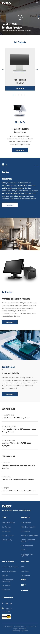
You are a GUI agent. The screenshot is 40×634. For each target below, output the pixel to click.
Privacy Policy (7, 540)
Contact (25, 590)
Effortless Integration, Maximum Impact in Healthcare (18, 465)
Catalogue (25, 575)
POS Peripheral (27, 545)
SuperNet (24, 631)
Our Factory (6, 527)
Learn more (20, 150)
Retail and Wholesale (10, 567)
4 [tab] (21, 95)
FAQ (22, 567)
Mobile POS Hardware (29, 535)
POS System (26, 522)
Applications (8, 561)
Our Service (6, 531)
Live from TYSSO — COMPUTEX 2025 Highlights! (16, 443)
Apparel (5, 575)
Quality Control (8, 535)
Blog (23, 585)
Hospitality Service (9, 571)
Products (25, 517)
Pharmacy (6, 590)
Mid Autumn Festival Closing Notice (16, 417)
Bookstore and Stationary (7, 580)
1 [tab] (38, 16)
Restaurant (6, 585)
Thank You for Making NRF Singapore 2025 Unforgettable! (19, 429)
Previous (3, 69)
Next (36, 69)
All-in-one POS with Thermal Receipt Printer (19, 489)
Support (25, 561)
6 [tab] (27, 95)
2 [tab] (38, 18)
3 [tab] (18, 95)
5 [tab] (24, 95)
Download (25, 571)
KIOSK (23, 550)
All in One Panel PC (28, 527)
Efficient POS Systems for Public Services (18, 478)
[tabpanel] (20, 17)
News (23, 579)
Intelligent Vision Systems (27, 554)
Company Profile (8, 522)
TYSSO (4, 517)
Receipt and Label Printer (28, 540)
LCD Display (25, 531)
